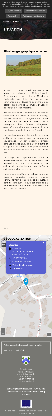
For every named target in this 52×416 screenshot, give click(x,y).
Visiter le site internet (23, 265)
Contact (11, 389)
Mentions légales (24, 389)
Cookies (26, 395)
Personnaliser (13, 16)
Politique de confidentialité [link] (33, 16)
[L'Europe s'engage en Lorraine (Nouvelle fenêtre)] (26, 404)
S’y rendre (17, 269)
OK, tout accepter (14, 11)
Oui (22, 350)
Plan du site (39, 389)
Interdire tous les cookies (35, 11)
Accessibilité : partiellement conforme (26, 392)
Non (10, 350)
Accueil (6, 20)
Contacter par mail (21, 261)
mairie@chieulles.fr (26, 381)
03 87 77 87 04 (19, 258)
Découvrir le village (20, 20)
